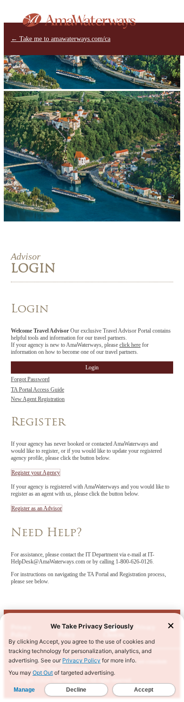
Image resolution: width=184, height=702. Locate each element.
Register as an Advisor (36, 508)
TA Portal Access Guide (37, 389)
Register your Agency (35, 472)
